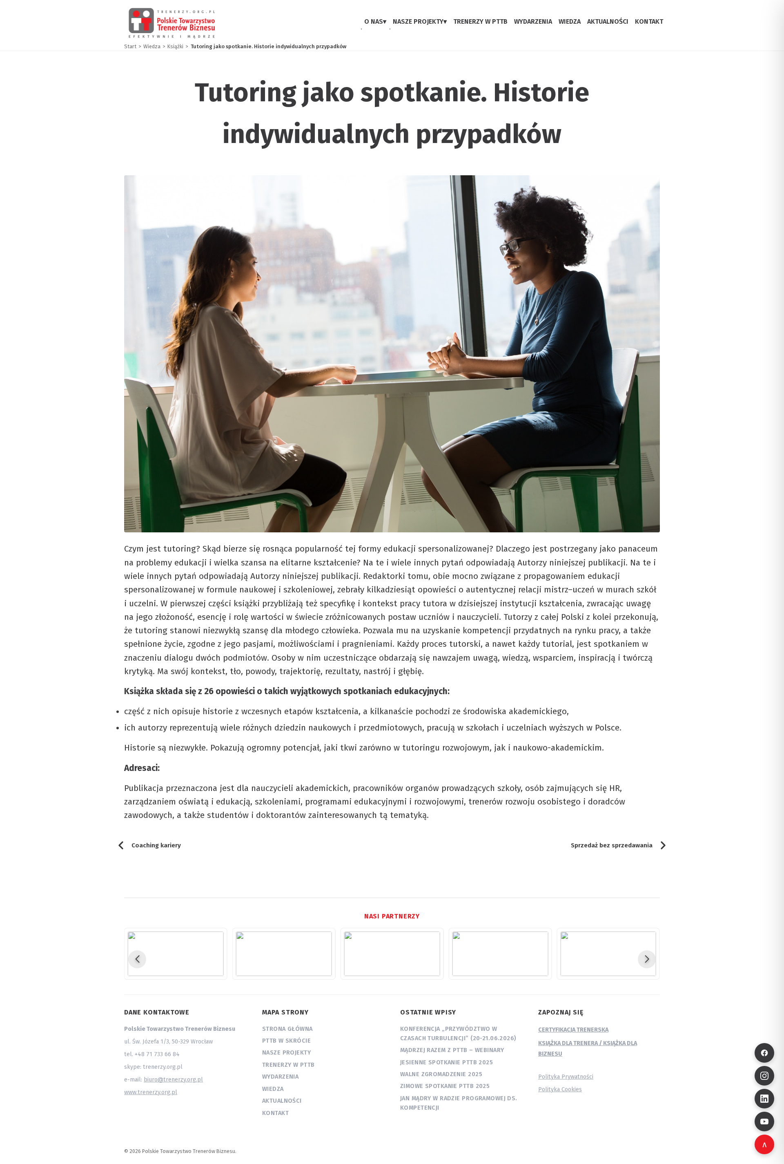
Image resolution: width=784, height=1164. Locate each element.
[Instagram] (764, 1076)
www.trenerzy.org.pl (150, 1092)
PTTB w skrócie (286, 1040)
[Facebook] (764, 1053)
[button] (137, 959)
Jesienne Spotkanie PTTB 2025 (446, 1062)
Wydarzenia (280, 1076)
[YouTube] (764, 1121)
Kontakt (275, 1113)
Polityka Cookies (560, 1089)
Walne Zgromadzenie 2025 (441, 1074)
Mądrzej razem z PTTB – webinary (452, 1050)
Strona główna (287, 1028)
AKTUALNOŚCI (607, 21)
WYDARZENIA (533, 21)
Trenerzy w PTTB (288, 1064)
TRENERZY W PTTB (480, 21)
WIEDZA (570, 21)
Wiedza (273, 1089)
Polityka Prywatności (565, 1076)
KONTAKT (649, 21)
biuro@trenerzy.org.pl (173, 1079)
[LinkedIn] (764, 1098)
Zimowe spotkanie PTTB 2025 (445, 1086)
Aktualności (282, 1100)
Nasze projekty (286, 1052)
